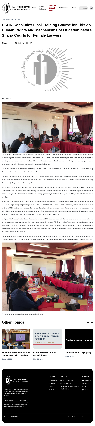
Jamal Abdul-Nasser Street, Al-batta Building (70, 388)
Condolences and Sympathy (78, 352)
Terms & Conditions (74, 417)
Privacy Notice (86, 417)
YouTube (83, 390)
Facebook (83, 380)
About (34, 8)
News (74, 8)
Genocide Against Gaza (52, 8)
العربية (91, 8)
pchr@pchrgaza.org (66, 380)
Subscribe (23, 400)
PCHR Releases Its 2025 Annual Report (44, 353)
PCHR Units (53, 380)
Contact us (52, 390)
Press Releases (42, 8)
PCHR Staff (52, 383)
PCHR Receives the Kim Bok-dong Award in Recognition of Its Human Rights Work (16, 354)
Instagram (83, 383)
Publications (63, 8)
